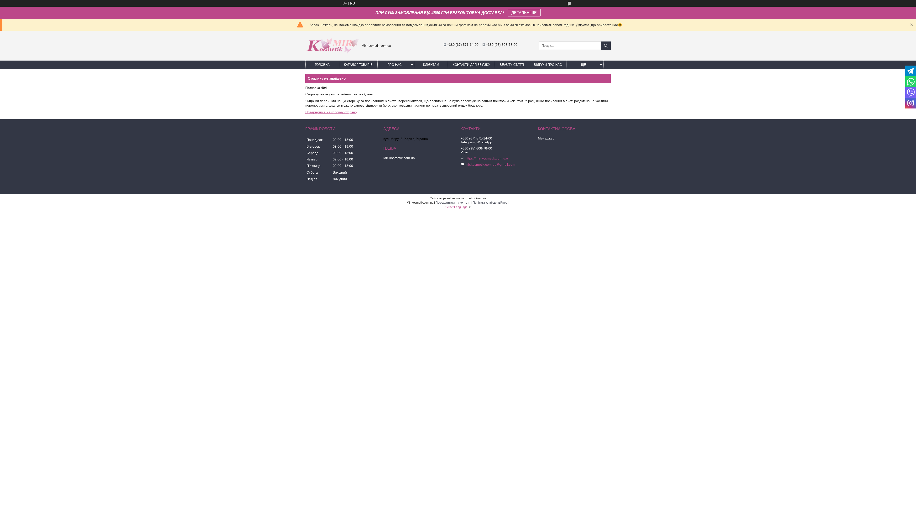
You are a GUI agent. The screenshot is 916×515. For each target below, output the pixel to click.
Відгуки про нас (548, 65)
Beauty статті (512, 65)
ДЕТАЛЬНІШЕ (524, 13)
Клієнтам (431, 65)
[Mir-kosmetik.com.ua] (332, 55)
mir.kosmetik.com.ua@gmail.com (490, 164)
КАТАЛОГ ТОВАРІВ (358, 65)
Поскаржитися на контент (453, 202)
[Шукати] (606, 45)
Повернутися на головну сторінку (331, 112)
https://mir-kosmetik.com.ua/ (486, 158)
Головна (322, 65)
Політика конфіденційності (491, 202)
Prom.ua (480, 198)
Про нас (394, 65)
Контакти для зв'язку (471, 65)
